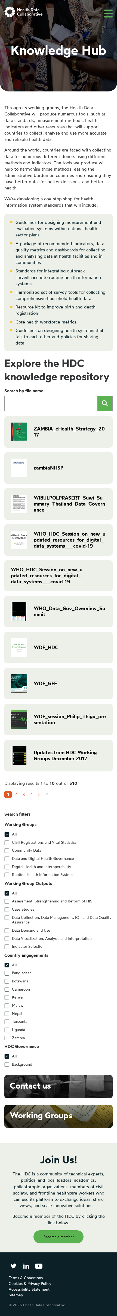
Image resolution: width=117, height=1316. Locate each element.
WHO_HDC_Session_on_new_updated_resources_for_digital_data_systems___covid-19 (69, 540)
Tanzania (19, 1021)
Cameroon (21, 989)
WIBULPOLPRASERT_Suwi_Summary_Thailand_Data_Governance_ (69, 504)
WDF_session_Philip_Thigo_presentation (70, 719)
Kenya (17, 997)
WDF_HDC (46, 647)
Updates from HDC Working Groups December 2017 (65, 755)
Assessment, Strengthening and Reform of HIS (52, 901)
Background (22, 1064)
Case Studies (23, 909)
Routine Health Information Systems (43, 874)
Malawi (18, 1005)
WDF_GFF (45, 683)
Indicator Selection (28, 946)
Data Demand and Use (31, 930)
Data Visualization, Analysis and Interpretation (52, 938)
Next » (49, 798)
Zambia (18, 1038)
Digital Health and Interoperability (41, 867)
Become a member (59, 1236)
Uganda (18, 1029)
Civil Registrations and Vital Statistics (44, 842)
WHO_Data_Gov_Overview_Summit (69, 611)
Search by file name (24, 390)
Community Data (26, 850)
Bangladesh (22, 973)
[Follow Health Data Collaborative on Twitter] (13, 1266)
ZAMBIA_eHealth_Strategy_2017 (69, 432)
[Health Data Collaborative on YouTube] (39, 1266)
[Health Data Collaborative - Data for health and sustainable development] (23, 12)
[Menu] (108, 13)
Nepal (17, 1013)
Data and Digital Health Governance (43, 858)
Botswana (20, 981)
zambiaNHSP (48, 468)
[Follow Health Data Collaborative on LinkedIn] (26, 1266)
